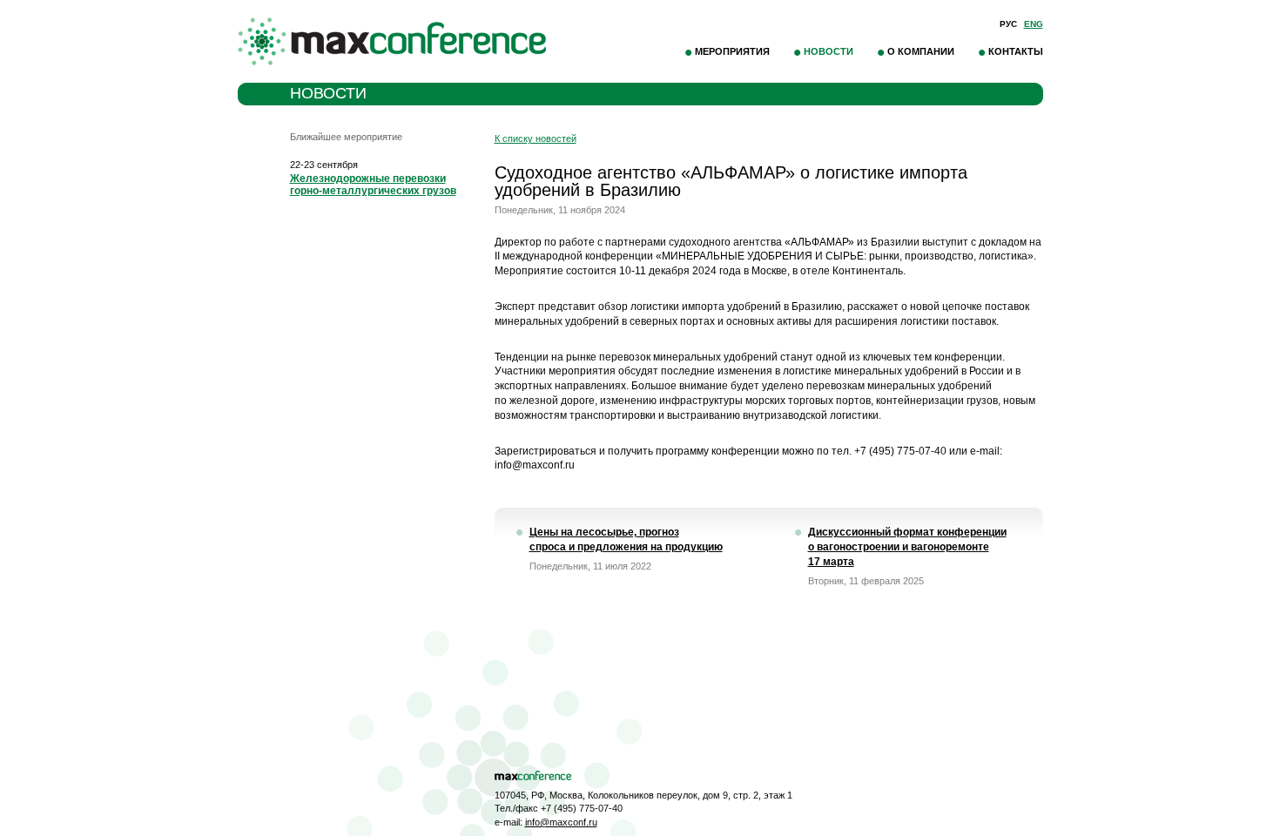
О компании (920, 51)
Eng (1033, 24)
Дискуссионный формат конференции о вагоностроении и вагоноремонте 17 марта (907, 547)
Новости (828, 51)
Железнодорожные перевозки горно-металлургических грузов (373, 184)
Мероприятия (732, 51)
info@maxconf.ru (561, 822)
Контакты (1015, 51)
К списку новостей (535, 138)
